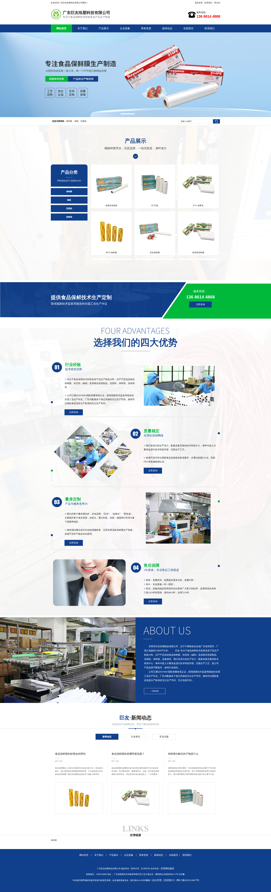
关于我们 (82, 28)
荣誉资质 (146, 28)
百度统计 (169, 880)
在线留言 (188, 28)
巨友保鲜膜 (155, 210)
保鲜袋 (69, 217)
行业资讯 (135, 736)
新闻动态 (167, 28)
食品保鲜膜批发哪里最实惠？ (128, 753)
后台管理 (156, 880)
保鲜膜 (69, 121)
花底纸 (83, 121)
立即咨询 (200, 304)
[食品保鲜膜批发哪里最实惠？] (135, 813)
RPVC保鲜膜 (111, 210)
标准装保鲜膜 (198, 210)
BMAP (135, 868)
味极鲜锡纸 (111, 257)
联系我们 (208, 3)
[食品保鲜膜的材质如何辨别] (79, 813)
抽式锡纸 (198, 257)
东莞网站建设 (167, 868)
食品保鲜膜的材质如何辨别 (70, 753)
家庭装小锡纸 (155, 257)
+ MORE (154, 691)
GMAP (145, 868)
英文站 (217, 3)
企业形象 (125, 28)
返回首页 (199, 3)
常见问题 (164, 736)
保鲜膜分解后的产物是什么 (183, 753)
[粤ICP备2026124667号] (187, 880)
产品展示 (104, 28)
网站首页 (61, 28)
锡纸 (76, 121)
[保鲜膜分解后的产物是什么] (192, 813)
